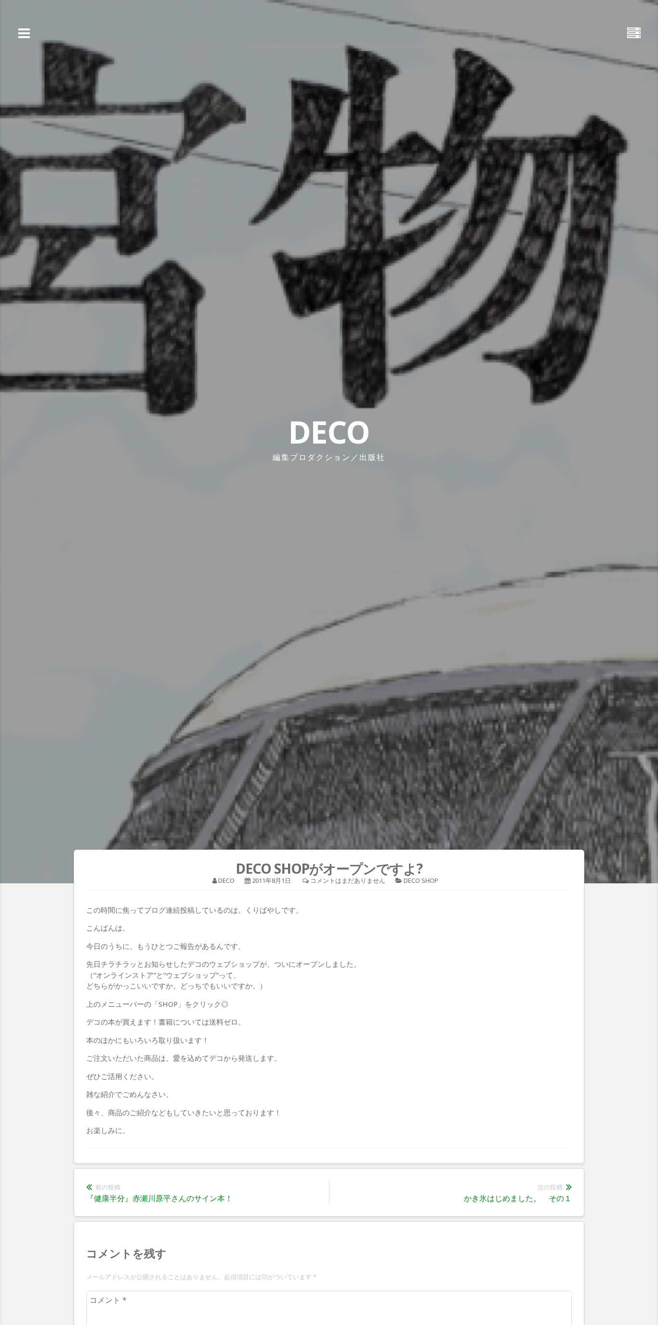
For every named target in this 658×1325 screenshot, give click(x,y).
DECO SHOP (421, 880)
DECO (329, 432)
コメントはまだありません (347, 880)
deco (226, 880)
